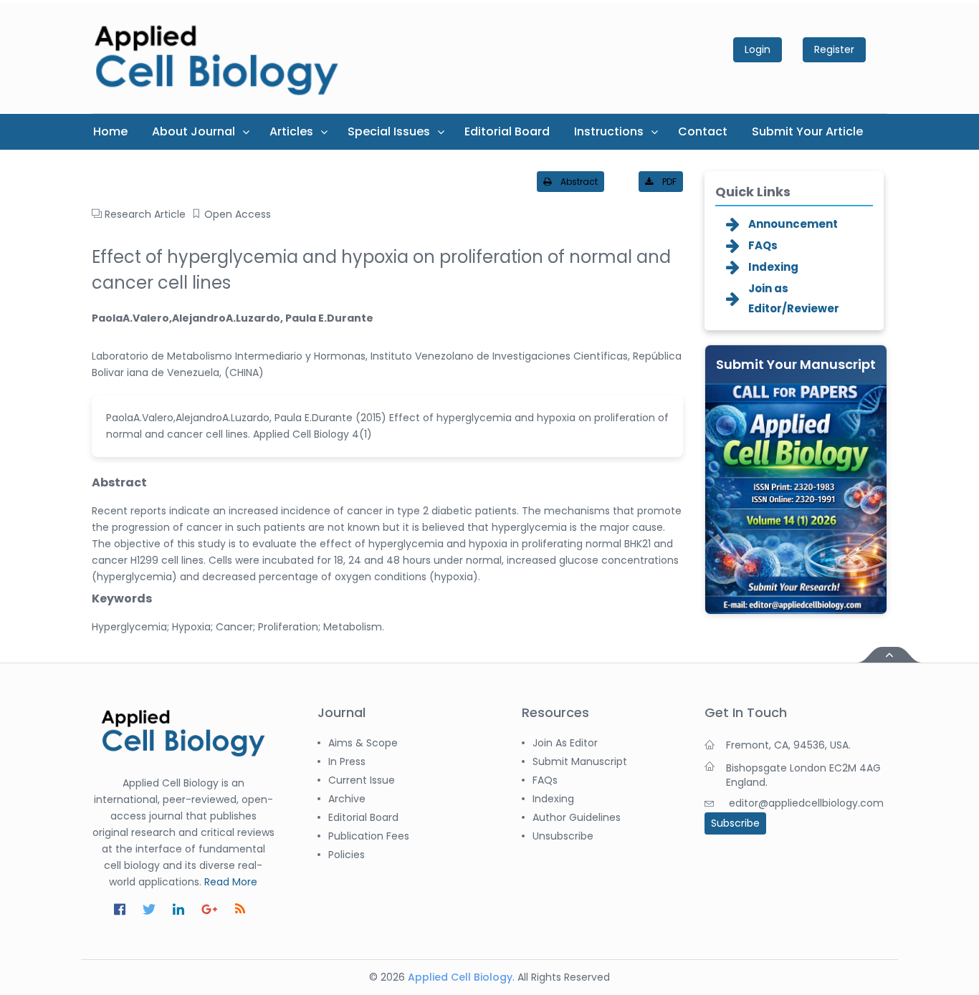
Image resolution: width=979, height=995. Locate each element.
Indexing (773, 266)
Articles (291, 131)
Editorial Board (507, 131)
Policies (346, 855)
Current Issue (361, 780)
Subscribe (735, 823)
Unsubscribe (563, 836)
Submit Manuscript (580, 761)
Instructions (609, 131)
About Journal (193, 131)
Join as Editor (565, 743)
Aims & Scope (363, 743)
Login (757, 49)
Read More (230, 882)
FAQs (763, 245)
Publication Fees (368, 836)
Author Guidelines (577, 817)
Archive (347, 799)
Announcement (793, 223)
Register (834, 49)
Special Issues (389, 131)
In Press (347, 761)
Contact (702, 131)
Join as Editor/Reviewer (793, 298)
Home (110, 131)
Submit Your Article (807, 131)
